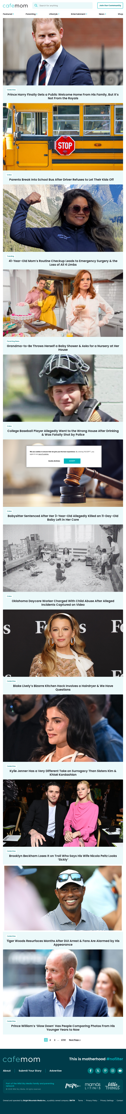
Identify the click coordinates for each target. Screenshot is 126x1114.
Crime (9, 175)
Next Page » (75, 1040)
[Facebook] (91, 1071)
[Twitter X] (98, 1071)
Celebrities (11, 90)
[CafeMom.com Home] (15, 5)
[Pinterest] (105, 1071)
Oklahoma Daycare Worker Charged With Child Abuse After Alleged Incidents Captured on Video (63, 603)
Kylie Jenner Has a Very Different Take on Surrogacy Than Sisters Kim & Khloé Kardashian (63, 773)
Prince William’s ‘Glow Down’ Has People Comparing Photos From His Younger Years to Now (63, 1028)
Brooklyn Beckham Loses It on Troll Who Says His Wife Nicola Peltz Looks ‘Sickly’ (63, 858)
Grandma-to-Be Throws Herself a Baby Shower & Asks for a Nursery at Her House (63, 348)
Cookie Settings (54, 461)
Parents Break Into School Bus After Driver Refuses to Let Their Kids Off (61, 180)
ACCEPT (72, 461)
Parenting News (13, 341)
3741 (63, 1040)
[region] (64, 456)
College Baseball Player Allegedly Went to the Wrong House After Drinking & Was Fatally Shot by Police (63, 433)
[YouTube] (120, 1071)
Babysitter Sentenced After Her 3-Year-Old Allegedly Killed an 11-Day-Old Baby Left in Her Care (63, 518)
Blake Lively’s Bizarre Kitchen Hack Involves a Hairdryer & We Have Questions (63, 688)
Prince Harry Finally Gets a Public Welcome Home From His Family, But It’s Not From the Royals (63, 96)
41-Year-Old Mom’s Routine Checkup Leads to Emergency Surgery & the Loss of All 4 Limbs (63, 263)
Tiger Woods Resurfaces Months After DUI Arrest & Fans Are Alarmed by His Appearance (63, 943)
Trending (10, 256)
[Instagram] (113, 1071)
